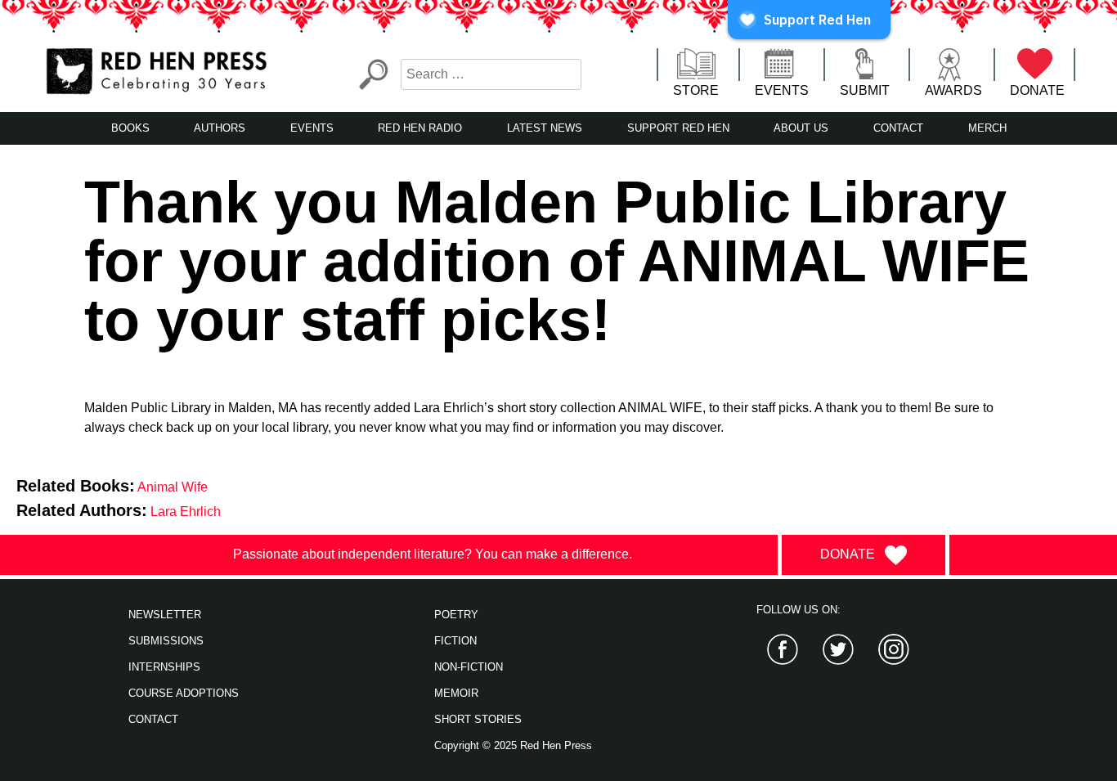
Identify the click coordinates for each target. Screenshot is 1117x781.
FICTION (455, 641)
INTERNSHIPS (164, 667)
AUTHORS (219, 128)
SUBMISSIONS (166, 641)
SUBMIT (865, 90)
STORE (696, 90)
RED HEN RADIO (420, 128)
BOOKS (130, 128)
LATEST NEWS (544, 128)
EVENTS (782, 90)
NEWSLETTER (164, 614)
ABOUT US (801, 128)
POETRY (456, 614)
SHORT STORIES (478, 719)
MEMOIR (456, 693)
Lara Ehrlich (185, 511)
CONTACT (898, 128)
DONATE (1037, 90)
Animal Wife (172, 487)
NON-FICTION (468, 667)
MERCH (987, 128)
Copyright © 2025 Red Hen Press (513, 745)
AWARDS (953, 90)
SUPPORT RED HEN (678, 128)
